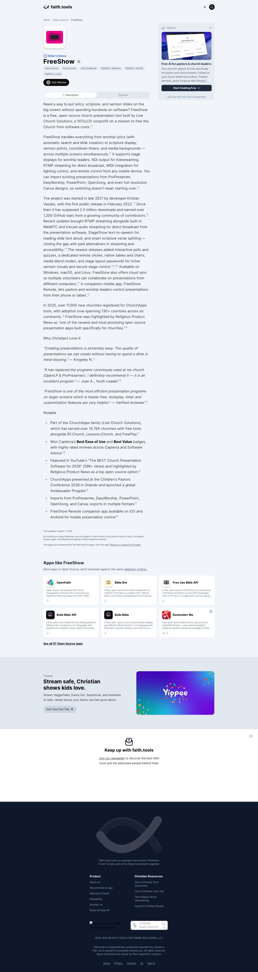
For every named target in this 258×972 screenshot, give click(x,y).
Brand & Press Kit (100, 910)
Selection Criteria (99, 893)
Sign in (151, 963)
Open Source (60, 19)
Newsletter (96, 898)
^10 (119, 380)
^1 (91, 126)
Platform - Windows (111, 68)
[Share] (79, 61)
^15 (116, 266)
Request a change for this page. (125, 544)
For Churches (69, 68)
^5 (65, 248)
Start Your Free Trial (57, 709)
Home (46, 19)
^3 (134, 203)
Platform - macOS (134, 68)
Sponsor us (96, 904)
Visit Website (59, 82)
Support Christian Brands (149, 905)
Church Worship (88, 68)
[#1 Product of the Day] (149, 925)
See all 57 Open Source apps (63, 643)
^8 (63, 316)
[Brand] (129, 835)
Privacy (118, 963)
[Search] (212, 7)
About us (95, 882)
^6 (88, 294)
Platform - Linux (53, 74)
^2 (110, 153)
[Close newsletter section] (251, 736)
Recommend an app (101, 887)
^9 (126, 327)
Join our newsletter (112, 758)
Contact (131, 963)
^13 (113, 266)
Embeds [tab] (123, 94)
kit (141, 963)
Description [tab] (72, 94)
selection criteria (135, 569)
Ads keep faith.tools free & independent (186, 97)
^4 (147, 214)
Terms (106, 963)
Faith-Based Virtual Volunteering (145, 898)
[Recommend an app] (205, 7)
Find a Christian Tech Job (149, 891)
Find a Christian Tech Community (147, 884)
